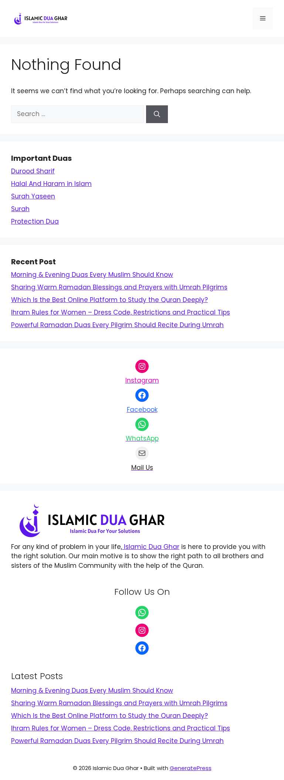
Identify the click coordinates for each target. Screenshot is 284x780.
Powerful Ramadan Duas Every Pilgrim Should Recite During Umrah (117, 325)
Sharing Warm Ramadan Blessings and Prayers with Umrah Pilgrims (119, 287)
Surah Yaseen (33, 196)
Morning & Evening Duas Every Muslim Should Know (92, 274)
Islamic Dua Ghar (150, 546)
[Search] (157, 114)
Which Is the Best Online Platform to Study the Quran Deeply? (109, 299)
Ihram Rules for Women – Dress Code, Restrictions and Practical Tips (120, 312)
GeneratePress (191, 768)
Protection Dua (35, 221)
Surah (20, 208)
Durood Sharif (33, 171)
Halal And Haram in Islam (51, 183)
